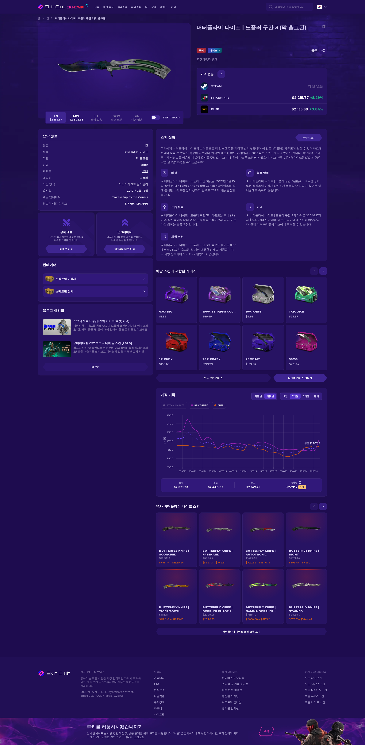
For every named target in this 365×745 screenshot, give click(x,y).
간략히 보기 (308, 137)
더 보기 (95, 366)
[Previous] (314, 271)
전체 (316, 396)
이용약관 (159, 696)
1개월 (295, 396)
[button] (176, 540)
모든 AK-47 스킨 (315, 684)
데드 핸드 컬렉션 (232, 690)
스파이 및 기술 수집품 (235, 684)
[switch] (155, 117)
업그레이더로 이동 (124, 248)
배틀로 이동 (66, 248)
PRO (157, 684)
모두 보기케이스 (213, 377)
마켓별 (270, 396)
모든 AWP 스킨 (314, 696)
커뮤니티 (159, 678)
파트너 (158, 708)
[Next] (323, 271)
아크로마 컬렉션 (231, 702)
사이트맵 (159, 714)
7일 (285, 396)
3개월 (306, 396)
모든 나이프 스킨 (315, 702)
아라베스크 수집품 (233, 678)
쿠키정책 (159, 702)
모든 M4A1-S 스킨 (316, 690)
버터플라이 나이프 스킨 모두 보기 (241, 631)
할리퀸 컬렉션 (230, 708)
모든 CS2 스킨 (313, 678)
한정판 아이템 (230, 696)
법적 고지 (159, 690)
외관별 (258, 396)
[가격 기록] (221, 74)
